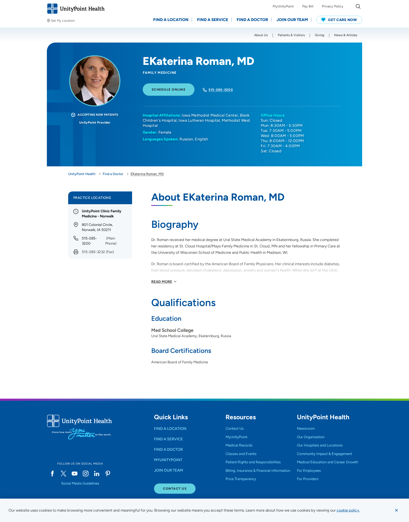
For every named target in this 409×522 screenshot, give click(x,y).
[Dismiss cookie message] (396, 510)
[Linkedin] (97, 473)
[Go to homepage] (76, 9)
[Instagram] (86, 473)
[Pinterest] (108, 473)
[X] (63, 473)
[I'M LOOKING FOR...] (358, 6)
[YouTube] (74, 473)
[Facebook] (52, 473)
